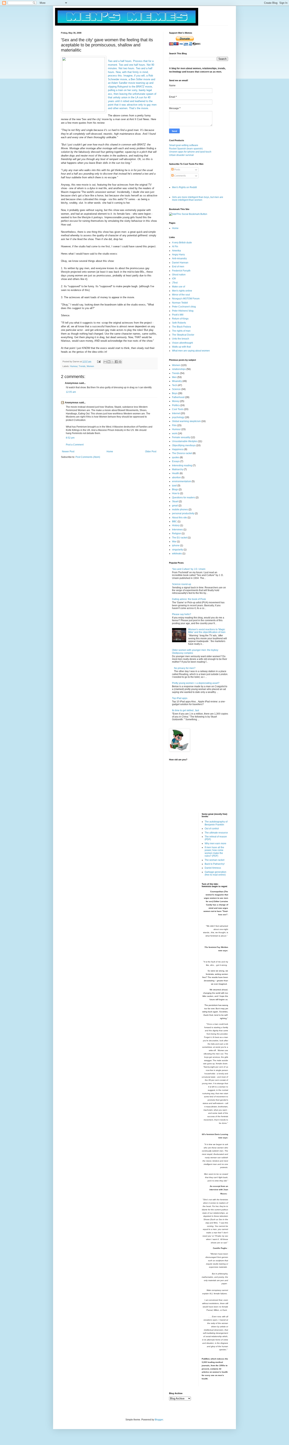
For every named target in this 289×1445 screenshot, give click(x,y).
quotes (175, 457)
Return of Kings (180, 318)
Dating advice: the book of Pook (189, 599)
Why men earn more (215, 843)
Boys (174, 393)
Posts (177, 169)
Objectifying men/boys (184, 445)
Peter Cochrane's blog (184, 306)
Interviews (177, 529)
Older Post (150, 451)
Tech (174, 385)
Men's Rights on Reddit (184, 187)
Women (90, 366)
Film (174, 425)
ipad (174, 485)
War (174, 541)
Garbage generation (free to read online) (215, 873)
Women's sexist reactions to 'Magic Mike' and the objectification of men (206, 631)
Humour (73, 366)
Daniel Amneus (213, 867)
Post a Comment (75, 444)
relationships (179, 369)
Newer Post (68, 451)
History (175, 525)
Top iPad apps (179, 698)
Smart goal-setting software (183, 145)
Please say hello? (181, 614)
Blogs (175, 489)
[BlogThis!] (109, 362)
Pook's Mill (177, 314)
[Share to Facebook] (116, 362)
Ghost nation (179, 274)
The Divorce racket (182, 453)
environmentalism (181, 481)
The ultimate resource (216, 832)
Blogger (159, 1419)
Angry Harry (178, 254)
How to (175, 493)
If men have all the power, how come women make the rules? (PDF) (214, 851)
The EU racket (179, 537)
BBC (174, 521)
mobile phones (180, 509)
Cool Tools (177, 409)
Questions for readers (183, 497)
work (174, 433)
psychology (178, 417)
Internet (176, 413)
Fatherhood (178, 397)
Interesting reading (182, 465)
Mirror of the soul (181, 294)
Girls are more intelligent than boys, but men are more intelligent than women (197, 198)
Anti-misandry (179, 258)
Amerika (176, 250)
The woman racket (214, 860)
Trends (82, 366)
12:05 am (71, 392)
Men (174, 377)
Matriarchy (177, 469)
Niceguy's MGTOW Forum (186, 298)
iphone (175, 545)
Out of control (212, 828)
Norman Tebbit (180, 302)
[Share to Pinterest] (120, 362)
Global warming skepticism (186, 421)
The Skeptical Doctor (183, 334)
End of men (178, 266)
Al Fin (175, 246)
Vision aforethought (182, 342)
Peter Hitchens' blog (182, 310)
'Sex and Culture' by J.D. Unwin (188, 569)
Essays (176, 461)
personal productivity (183, 513)
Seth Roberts (179, 322)
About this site (179, 517)
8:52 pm (70, 437)
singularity (177, 549)
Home (110, 451)
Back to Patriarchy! (215, 864)
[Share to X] (113, 362)
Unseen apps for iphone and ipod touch (190, 151)
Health (175, 473)
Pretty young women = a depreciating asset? (195, 683)
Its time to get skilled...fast (185, 710)
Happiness (178, 449)
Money (175, 401)
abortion (176, 477)
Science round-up (181, 584)
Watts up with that (181, 346)
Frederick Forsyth (181, 270)
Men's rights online (182, 290)
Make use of (178, 286)
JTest (175, 282)
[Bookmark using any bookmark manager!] (188, 214)
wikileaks (177, 553)
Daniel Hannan (180, 262)
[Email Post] (98, 361)
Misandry (177, 381)
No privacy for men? (184, 668)
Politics (176, 405)
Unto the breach (180, 338)
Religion (176, 533)
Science (176, 389)
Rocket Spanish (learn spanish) (186, 148)
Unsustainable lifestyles (184, 441)
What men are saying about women (191, 350)
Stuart (175, 501)
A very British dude (182, 242)
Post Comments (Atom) (87, 457)
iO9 (174, 278)
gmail (175, 505)
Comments (180, 175)
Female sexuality (181, 437)
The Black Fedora (181, 326)
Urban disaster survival (181, 155)
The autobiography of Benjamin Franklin (216, 823)
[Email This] (105, 362)
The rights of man (181, 330)
